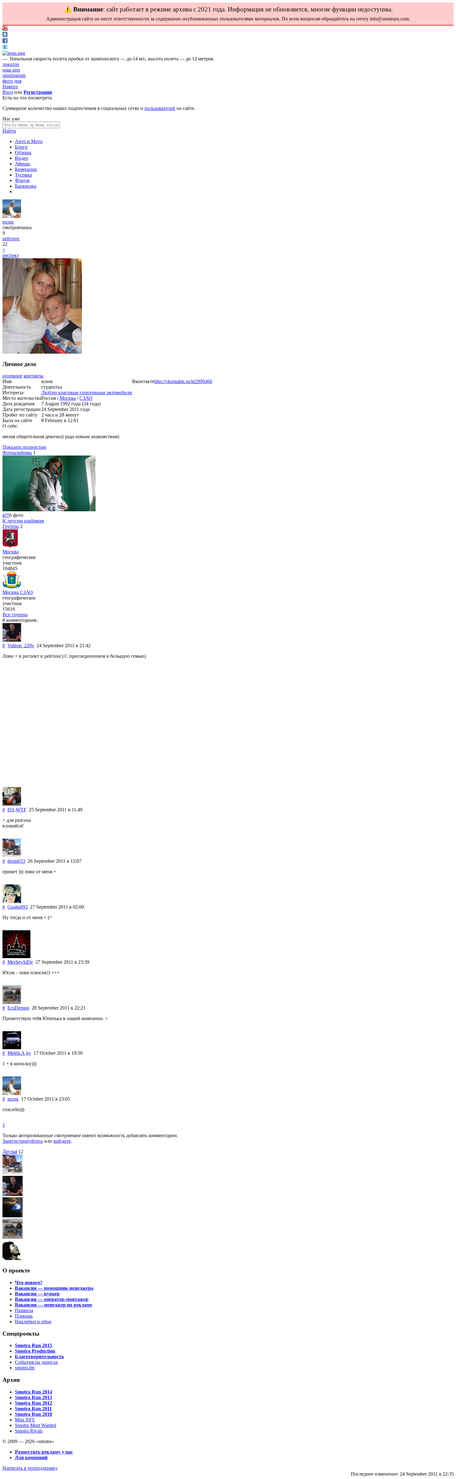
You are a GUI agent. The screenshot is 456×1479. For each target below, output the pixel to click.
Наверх (10, 86)
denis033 (16, 861)
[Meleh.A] (11, 1047)
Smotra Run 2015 (33, 1345)
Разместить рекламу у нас (44, 1452)
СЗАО (85, 398)
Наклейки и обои (33, 1321)
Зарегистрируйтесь (22, 1141)
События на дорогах (36, 1362)
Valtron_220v (20, 645)
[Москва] (10, 546)
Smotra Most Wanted (35, 1425)
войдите (62, 1141)
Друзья (9, 1151)
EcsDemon (18, 1007)
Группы (10, 526)
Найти (9, 130)
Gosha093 (17, 907)
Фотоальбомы (17, 452)
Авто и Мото (28, 141)
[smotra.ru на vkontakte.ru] (4, 35)
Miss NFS (25, 1419)
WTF (21, 809)
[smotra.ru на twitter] (4, 47)
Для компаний (31, 1457)
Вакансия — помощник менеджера (54, 1288)
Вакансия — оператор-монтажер (51, 1299)
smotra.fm (24, 1367)
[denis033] (11, 855)
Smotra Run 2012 (33, 1403)
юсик (8, 222)
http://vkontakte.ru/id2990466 (183, 381)
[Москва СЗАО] (11, 586)
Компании (26, 169)
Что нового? (28, 1282)
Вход (7, 92)
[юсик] (11, 216)
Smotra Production (35, 1351)
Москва (68, 398)
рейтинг (11, 238)
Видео (21, 158)
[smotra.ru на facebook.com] (4, 41)
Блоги (21, 147)
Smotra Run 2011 (33, 1408)
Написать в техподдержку (30, 1468)
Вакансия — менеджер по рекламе (53, 1304)
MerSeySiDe (20, 962)
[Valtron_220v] (11, 640)
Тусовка (23, 174)
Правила (24, 1310)
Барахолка (25, 186)
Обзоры (23, 152)
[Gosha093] (11, 901)
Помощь (24, 1316)
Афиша (22, 163)
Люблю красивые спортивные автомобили (86, 392)
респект (10, 255)
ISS (11, 809)
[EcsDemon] (11, 1002)
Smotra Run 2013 (33, 1397)
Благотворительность (39, 1356)
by (28, 1053)
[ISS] (11, 804)
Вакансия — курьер (37, 1293)
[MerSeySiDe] (16, 956)
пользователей (160, 108)
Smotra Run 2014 (33, 1391)
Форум (22, 180)
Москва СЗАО (17, 592)
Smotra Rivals (28, 1430)
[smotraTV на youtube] (4, 29)
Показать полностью (24, 447)
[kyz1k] (12, 1215)
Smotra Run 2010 (33, 1414)
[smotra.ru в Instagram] (13, 53)
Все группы (15, 614)
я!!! (5, 515)
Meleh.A (16, 1053)
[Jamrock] (12, 1258)
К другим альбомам (23, 520)
